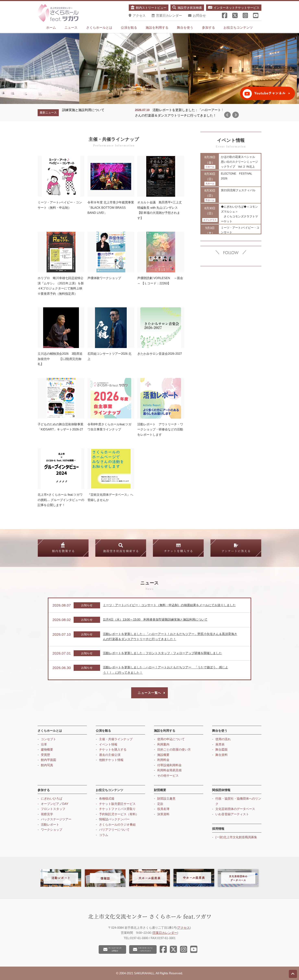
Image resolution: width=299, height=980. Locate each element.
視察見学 (47, 814)
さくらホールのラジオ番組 (117, 824)
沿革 (44, 744)
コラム (103, 835)
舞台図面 (221, 749)
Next (235, 115)
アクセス (184, 927)
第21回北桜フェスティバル (238, 190)
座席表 (220, 744)
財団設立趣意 (166, 798)
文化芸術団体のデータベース (235, 809)
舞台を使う (185, 27)
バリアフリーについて (114, 829)
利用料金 (163, 760)
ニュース (70, 27)
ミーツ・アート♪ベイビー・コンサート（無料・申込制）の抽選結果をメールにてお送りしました (169, 605)
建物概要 (47, 749)
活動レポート (50, 824)
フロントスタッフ (53, 809)
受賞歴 (45, 754)
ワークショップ (51, 829)
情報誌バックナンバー (114, 819)
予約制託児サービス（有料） (119, 814)
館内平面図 (48, 760)
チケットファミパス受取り (117, 809)
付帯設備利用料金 (169, 765)
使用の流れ (223, 739)
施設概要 (163, 754)
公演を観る (129, 27)
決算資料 (163, 814)
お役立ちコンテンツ (238, 27)
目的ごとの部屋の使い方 (174, 749)
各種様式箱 (106, 798)
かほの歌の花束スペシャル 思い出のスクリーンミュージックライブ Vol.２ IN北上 (239, 161)
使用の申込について (171, 739)
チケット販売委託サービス (117, 803)
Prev (227, 115)
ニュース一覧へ (149, 692)
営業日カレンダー (165, 932)
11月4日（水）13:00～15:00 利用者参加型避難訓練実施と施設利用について (155, 619)
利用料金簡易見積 (169, 770)
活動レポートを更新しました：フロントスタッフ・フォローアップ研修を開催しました (162, 653)
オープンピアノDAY (54, 803)
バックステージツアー (56, 819)
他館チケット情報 (111, 760)
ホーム (51, 27)
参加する (208, 27)
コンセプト (48, 739)
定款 (160, 803)
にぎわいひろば (51, 798)
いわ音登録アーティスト (232, 814)
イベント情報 (108, 744)
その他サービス (168, 775)
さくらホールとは (99, 27)
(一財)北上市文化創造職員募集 (236, 837)
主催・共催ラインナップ (116, 739)
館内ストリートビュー (151, 7)
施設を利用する (157, 27)
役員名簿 (163, 809)
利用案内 (163, 744)
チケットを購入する (113, 749)
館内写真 (47, 765)
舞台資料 (221, 754)
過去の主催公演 (109, 754)
